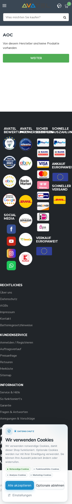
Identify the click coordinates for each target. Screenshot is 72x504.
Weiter (36, 58)
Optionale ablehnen (50, 485)
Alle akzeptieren (19, 485)
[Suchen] (65, 17)
